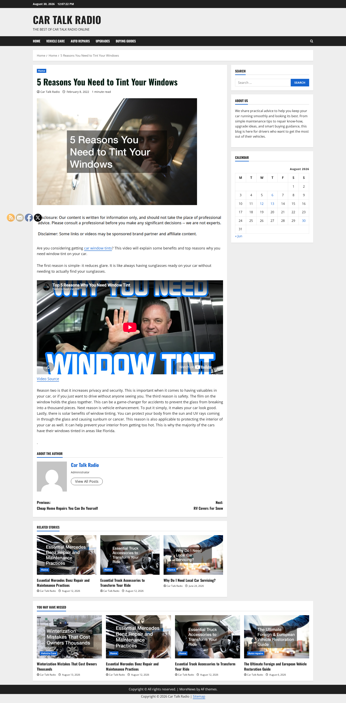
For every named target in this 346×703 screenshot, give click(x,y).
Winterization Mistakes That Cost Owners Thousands (67, 666)
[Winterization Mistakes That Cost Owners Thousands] (69, 637)
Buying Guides (126, 41)
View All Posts (87, 481)
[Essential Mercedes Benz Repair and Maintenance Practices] (66, 555)
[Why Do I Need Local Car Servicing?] (193, 555)
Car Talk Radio (67, 19)
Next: (208, 505)
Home (36, 41)
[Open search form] (311, 41)
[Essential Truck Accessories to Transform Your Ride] (130, 555)
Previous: (67, 505)
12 (262, 203)
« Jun (238, 236)
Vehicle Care (55, 41)
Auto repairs (80, 41)
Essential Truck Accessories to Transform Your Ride (122, 583)
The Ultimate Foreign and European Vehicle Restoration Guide (275, 666)
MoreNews (187, 689)
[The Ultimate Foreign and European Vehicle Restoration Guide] (276, 637)
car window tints (98, 248)
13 (272, 203)
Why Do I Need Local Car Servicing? (190, 580)
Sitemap (199, 696)
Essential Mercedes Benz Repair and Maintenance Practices (63, 583)
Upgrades (103, 41)
